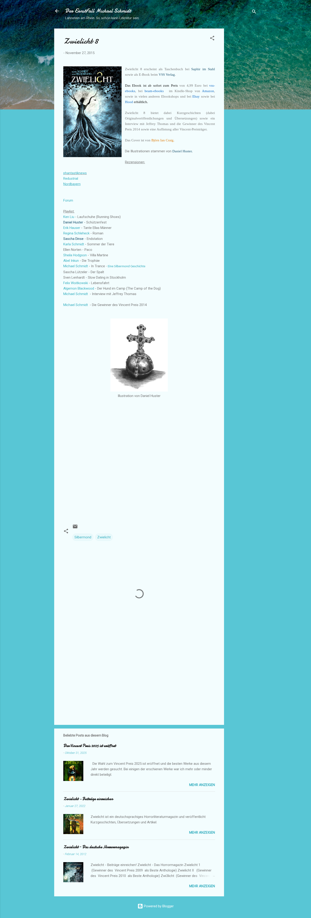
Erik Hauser (71, 228)
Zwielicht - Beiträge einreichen (88, 799)
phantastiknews (75, 173)
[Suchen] (254, 12)
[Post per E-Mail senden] (75, 528)
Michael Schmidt (75, 266)
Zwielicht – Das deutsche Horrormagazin (95, 847)
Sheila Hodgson (75, 255)
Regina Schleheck (76, 233)
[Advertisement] (242, 97)
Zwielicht (104, 537)
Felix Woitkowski (75, 283)
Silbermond (82, 537)
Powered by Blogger (158, 906)
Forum (68, 200)
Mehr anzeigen (202, 785)
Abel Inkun (71, 261)
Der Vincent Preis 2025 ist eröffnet (89, 746)
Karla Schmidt (73, 244)
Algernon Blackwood (78, 288)
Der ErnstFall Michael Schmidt (98, 11)
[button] (212, 38)
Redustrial (70, 178)
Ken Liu (68, 217)
